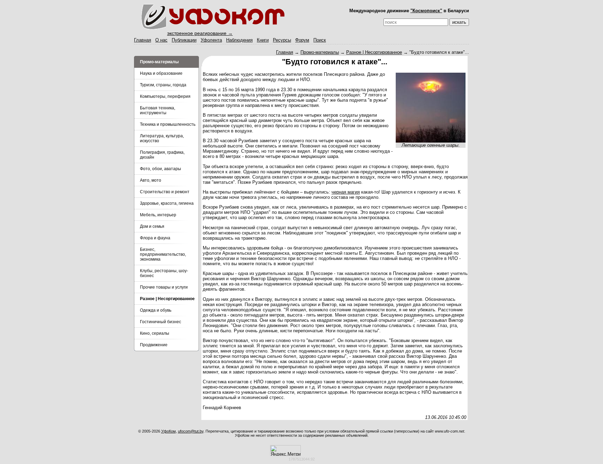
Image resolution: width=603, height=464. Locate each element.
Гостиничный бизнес (160, 321)
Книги (263, 40)
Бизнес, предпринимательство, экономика (163, 254)
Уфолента (211, 40)
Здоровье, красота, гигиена (167, 203)
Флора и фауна (155, 237)
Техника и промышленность (167, 124)
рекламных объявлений (346, 435)
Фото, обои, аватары (160, 168)
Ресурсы (282, 40)
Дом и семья (152, 226)
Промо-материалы (319, 52)
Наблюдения (239, 40)
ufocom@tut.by (190, 431)
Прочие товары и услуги (164, 287)
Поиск (319, 40)
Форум (302, 40)
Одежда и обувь (155, 310)
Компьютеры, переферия (165, 96)
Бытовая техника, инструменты (157, 110)
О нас (161, 40)
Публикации (184, 40)
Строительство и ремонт (164, 191)
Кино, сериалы (154, 333)
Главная (142, 40)
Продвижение (154, 344)
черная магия (346, 192)
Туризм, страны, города (163, 84)
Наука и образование (161, 73)
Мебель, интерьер (158, 214)
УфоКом (168, 431)
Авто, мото (150, 180)
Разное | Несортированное (374, 52)
